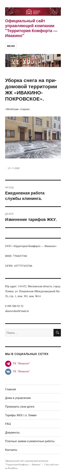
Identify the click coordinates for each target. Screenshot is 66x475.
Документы (12, 432)
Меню (11, 46)
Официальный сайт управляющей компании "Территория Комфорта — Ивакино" (31, 28)
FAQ (8, 424)
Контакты (11, 450)
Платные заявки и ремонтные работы (30, 441)
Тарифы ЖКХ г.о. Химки (20, 415)
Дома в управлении (18, 398)
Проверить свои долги (19, 406)
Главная (10, 389)
